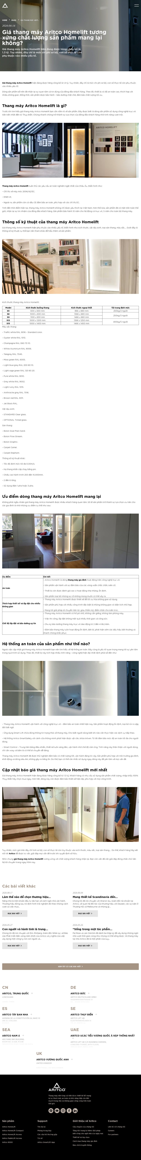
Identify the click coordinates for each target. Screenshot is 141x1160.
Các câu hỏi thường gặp (47, 1134)
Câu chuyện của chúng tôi (83, 1127)
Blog (13, 20)
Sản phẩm (8, 1121)
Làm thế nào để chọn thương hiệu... (26, 896)
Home (4, 20)
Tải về (39, 1138)
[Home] (5, 5)
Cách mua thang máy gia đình (85, 1141)
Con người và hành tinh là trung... (25, 929)
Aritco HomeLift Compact (13, 1131)
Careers (111, 1131)
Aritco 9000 (7, 1142)
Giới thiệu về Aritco (84, 1121)
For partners (113, 1134)
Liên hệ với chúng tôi (116, 1127)
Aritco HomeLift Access (12, 1134)
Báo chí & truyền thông (82, 1145)
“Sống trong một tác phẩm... (92, 929)
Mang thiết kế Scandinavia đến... (95, 896)
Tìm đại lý (41, 1127)
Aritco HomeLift (8, 1127)
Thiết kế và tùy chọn (81, 1137)
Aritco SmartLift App (46, 1142)
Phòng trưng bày (44, 1131)
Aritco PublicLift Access (12, 1138)
